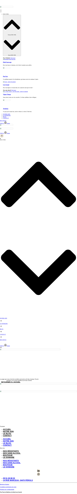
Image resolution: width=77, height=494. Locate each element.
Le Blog (7, 434)
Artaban (5, 108)
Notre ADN (8, 431)
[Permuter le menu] (1, 11)
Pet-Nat (5, 76)
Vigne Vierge (7, 94)
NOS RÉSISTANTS (11, 451)
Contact (7, 436)
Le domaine (8, 457)
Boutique (8, 455)
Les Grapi (6, 85)
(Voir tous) (12, 58)
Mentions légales (4, 484)
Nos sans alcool (12, 453)
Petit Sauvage (7, 62)
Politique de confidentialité (7, 489)
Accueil (7, 429)
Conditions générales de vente (8, 487)
